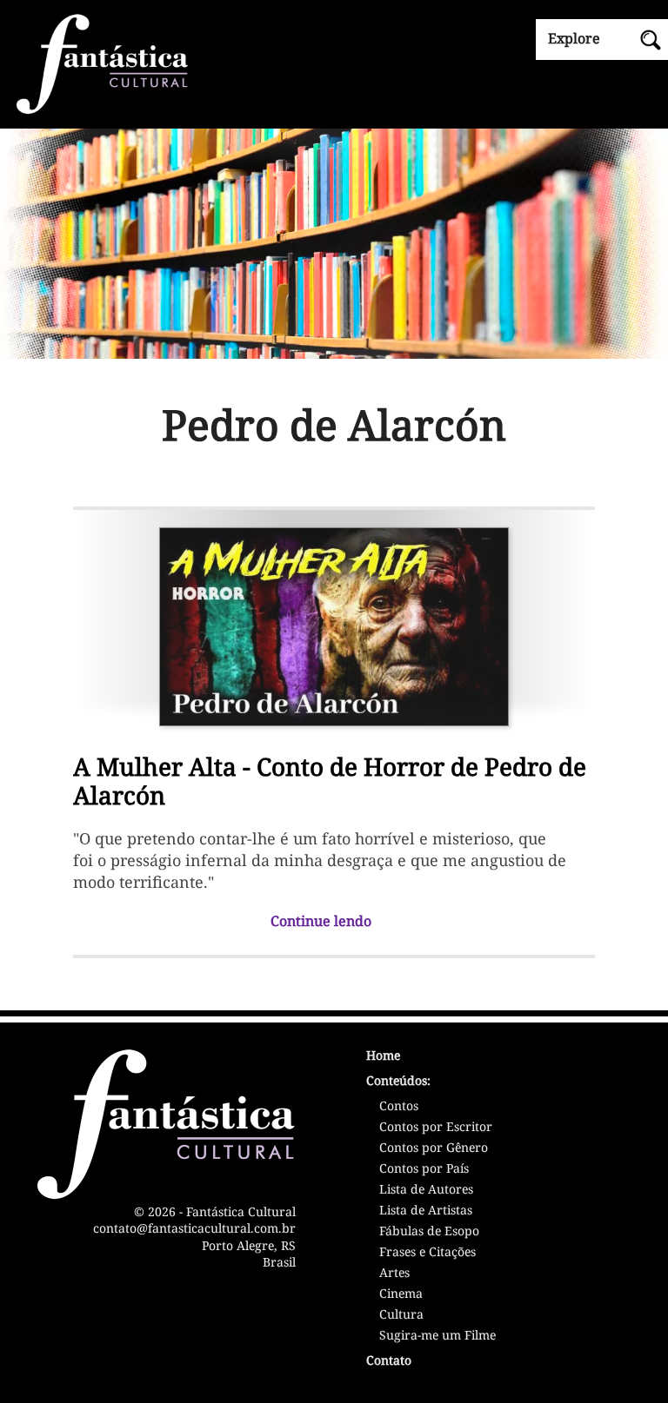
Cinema (401, 1294)
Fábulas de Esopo (429, 1232)
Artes (394, 1274)
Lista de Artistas (425, 1211)
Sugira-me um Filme (437, 1336)
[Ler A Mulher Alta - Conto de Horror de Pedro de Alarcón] (334, 622)
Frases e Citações (427, 1253)
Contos (398, 1107)
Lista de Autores (426, 1190)
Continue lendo (321, 920)
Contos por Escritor (435, 1128)
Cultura (401, 1315)
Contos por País (424, 1169)
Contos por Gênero (433, 1148)
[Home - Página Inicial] (334, 63)
